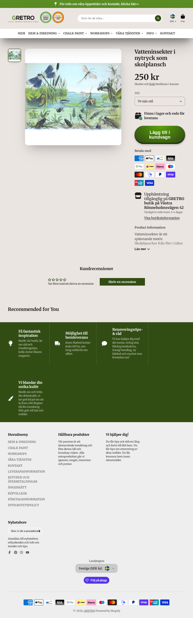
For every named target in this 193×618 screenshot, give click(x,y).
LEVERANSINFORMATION (26, 471)
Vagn (183, 18)
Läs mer (140, 249)
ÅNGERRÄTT (17, 487)
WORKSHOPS (100, 33)
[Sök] (158, 18)
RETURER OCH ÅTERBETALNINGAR (22, 479)
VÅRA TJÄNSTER (128, 33)
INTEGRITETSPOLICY (23, 505)
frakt (152, 84)
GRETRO (89, 611)
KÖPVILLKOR (17, 493)
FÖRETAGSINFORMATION (26, 499)
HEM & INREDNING (42, 33)
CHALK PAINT (73, 33)
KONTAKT (167, 33)
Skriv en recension (122, 282)
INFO (150, 33)
